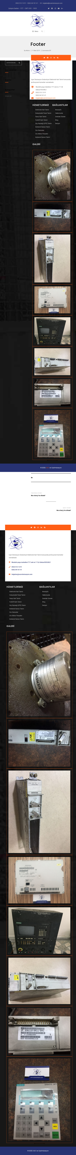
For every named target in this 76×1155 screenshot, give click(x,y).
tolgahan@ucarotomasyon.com (45, 98)
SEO (47, 468)
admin (28, 50)
